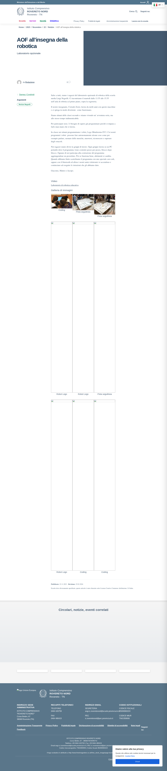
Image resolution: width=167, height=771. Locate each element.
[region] (137, 755)
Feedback (21, 729)
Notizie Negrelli (24, 104)
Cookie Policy (130, 756)
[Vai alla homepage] (20, 11)
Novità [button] (43, 21)
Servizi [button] (32, 21)
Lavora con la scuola (140, 21)
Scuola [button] (22, 21)
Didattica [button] (54, 21)
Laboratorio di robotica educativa (65, 185)
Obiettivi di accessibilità (117, 726)
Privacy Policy (79, 21)
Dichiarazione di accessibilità (91, 726)
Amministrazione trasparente (117, 21)
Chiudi (137, 761)
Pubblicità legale (94, 21)
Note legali (135, 726)
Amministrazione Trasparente (29, 726)
